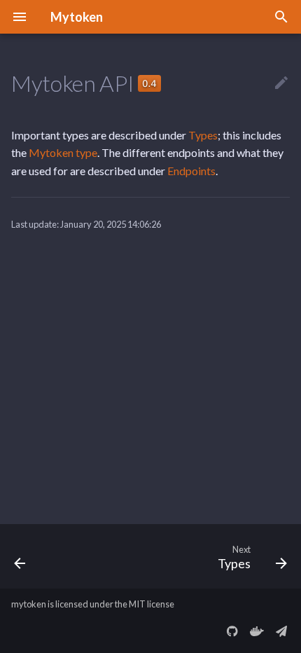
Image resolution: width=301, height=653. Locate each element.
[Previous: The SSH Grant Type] (20, 556)
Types (203, 135)
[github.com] (232, 630)
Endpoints (191, 170)
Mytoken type (63, 152)
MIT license (151, 604)
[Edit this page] (281, 83)
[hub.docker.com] (257, 630)
